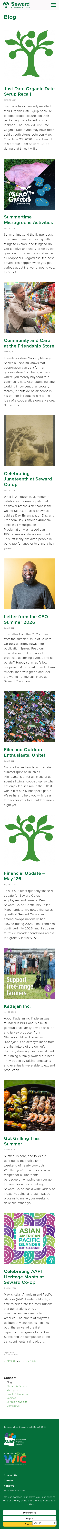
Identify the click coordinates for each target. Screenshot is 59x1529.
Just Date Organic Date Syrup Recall (29, 91)
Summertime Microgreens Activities (28, 219)
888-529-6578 (39, 1427)
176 (27, 1361)
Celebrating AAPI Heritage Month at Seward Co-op (24, 1277)
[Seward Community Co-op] (22, 5)
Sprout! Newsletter (17, 1402)
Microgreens (14, 1390)
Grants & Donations (18, 1394)
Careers (9, 1480)
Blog (9, 1382)
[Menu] (54, 5)
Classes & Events (17, 1386)
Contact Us (13, 1406)
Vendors (9, 1486)
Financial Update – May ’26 (24, 876)
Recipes (11, 1398)
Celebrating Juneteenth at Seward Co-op (28, 479)
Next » (33, 1361)
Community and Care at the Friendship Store (29, 343)
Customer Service (15, 1491)
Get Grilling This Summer (22, 1141)
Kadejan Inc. (17, 1006)
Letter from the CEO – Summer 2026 (28, 619)
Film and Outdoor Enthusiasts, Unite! (24, 752)
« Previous (9, 1361)
